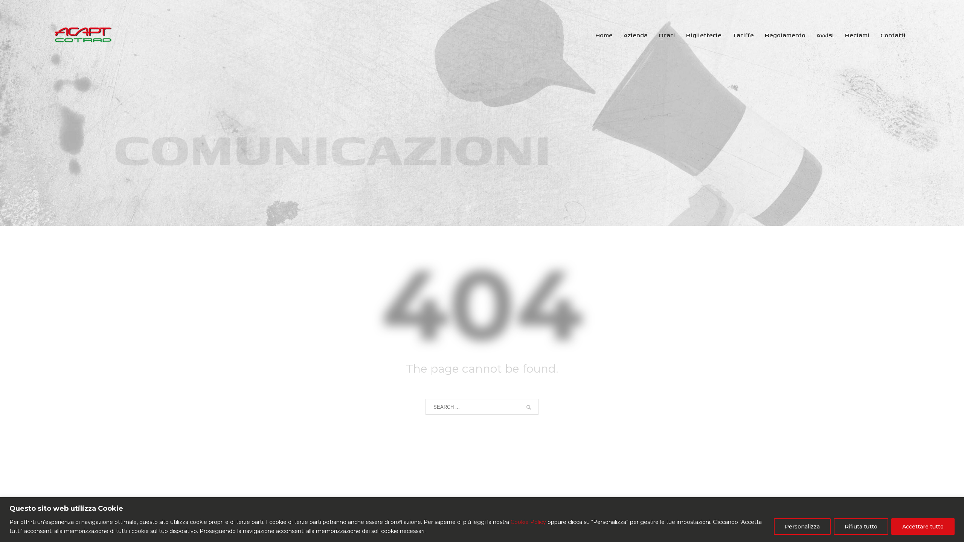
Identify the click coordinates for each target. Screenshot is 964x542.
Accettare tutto (923, 526)
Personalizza (802, 526)
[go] (528, 407)
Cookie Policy (528, 522)
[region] (482, 519)
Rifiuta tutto (861, 526)
